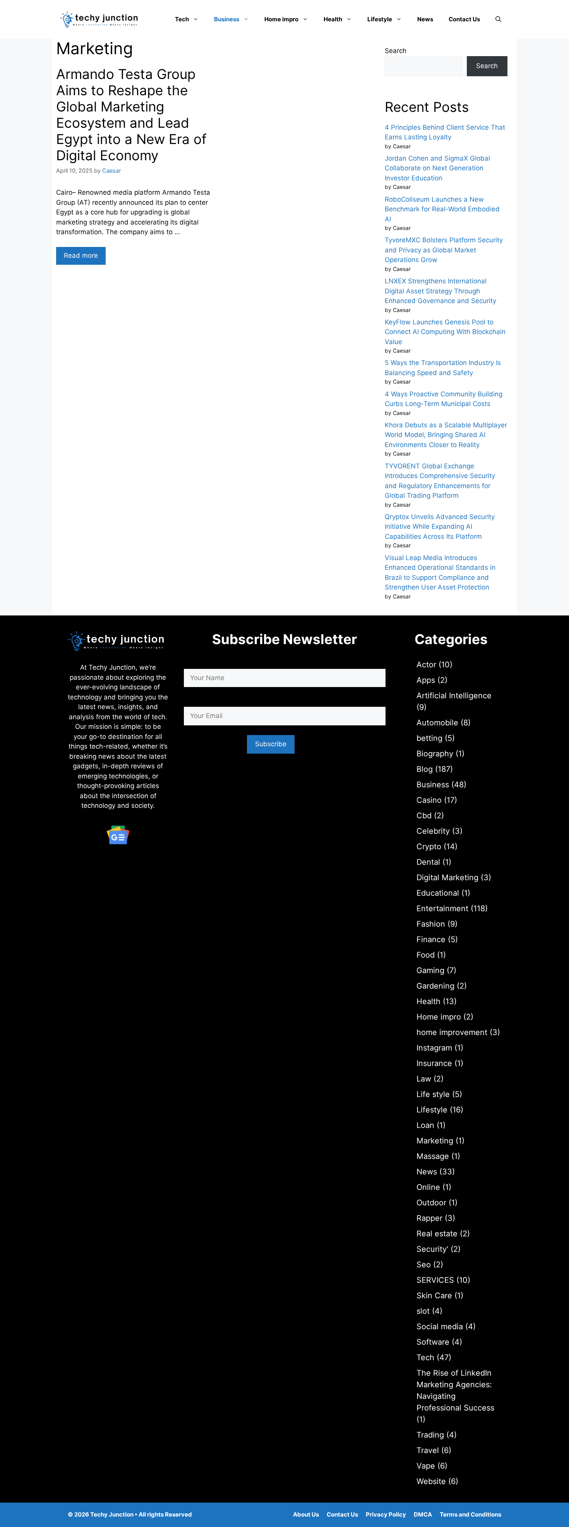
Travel (427, 1450)
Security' (432, 1249)
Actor (426, 664)
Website (431, 1481)
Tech (182, 19)
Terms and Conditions (470, 1514)
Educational (437, 893)
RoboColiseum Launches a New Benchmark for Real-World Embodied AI (442, 209)
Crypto (428, 846)
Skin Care (434, 1295)
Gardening (435, 986)
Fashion (430, 924)
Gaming (430, 970)
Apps (425, 680)
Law (423, 1078)
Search (395, 51)
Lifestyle (379, 19)
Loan (425, 1125)
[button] (498, 19)
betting (429, 738)
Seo (423, 1264)
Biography (434, 753)
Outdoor (431, 1202)
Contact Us (464, 19)
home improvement (451, 1032)
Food (425, 955)
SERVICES (435, 1280)
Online (428, 1187)
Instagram (434, 1047)
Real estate (437, 1233)
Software (432, 1342)
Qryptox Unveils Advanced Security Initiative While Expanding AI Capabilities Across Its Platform (440, 526)
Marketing (434, 1140)
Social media (439, 1326)
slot (423, 1311)
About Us (306, 1514)
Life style (433, 1094)
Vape (425, 1465)
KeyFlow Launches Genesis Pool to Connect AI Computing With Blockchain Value (445, 332)
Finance (431, 939)
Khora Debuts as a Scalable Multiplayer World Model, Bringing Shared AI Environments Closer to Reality (446, 435)
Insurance (434, 1063)
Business (226, 19)
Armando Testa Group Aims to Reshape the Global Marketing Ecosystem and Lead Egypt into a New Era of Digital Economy (131, 114)
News (425, 19)
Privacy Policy (386, 1514)
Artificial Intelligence (454, 695)
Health (333, 19)
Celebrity (433, 831)
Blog (424, 769)
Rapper (429, 1218)
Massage (432, 1156)
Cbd (424, 815)
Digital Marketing (447, 877)
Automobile (437, 722)
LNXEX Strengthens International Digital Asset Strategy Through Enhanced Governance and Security (440, 291)
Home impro (281, 19)
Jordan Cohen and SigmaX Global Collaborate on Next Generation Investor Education (437, 168)
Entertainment (442, 908)
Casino (429, 800)
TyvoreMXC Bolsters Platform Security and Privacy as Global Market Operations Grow (444, 250)
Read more (81, 255)
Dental (428, 862)
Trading (430, 1435)
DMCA (423, 1514)
